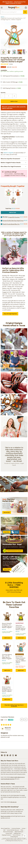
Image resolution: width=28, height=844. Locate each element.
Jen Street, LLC (12, 838)
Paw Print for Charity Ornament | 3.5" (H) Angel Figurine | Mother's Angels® (21, 659)
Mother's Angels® (8, 152)
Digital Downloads (19, 831)
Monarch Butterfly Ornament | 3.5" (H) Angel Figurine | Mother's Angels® (7, 625)
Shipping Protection (6, 835)
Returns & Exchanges (8, 831)
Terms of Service (16, 835)
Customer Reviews (16, 828)
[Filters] (21, 719)
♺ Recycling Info (14, 836)
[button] (3, 51)
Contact (23, 828)
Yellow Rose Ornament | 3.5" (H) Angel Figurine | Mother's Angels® (21, 627)
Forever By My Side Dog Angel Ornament (14, 220)
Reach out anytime (5, 816)
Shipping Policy (17, 833)
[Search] (25, 12)
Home (2, 16)
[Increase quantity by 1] (14, 96)
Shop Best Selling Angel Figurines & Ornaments (14, 705)
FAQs (22, 830)
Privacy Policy (9, 833)
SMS (4, 830)
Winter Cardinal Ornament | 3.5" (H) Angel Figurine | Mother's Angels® (7, 689)
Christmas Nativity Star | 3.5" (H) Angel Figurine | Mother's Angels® (7, 656)
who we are (13, 802)
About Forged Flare (5, 828)
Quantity (3, 92)
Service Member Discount (13, 830)
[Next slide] (26, 52)
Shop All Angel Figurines (10, 313)
